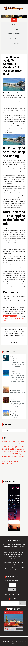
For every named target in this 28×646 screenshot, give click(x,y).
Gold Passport (15, 594)
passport (17, 318)
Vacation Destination (14, 48)
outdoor (10, 453)
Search (22, 603)
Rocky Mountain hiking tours (18, 459)
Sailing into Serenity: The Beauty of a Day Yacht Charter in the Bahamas (18, 363)
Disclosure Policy (14, 639)
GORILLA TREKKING (11, 446)
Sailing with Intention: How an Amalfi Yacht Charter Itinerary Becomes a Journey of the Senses (17, 379)
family (4, 446)
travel (23, 318)
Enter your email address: (12, 580)
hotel (4, 449)
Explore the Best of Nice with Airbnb (17, 393)
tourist (12, 461)
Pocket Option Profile (16, 456)
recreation (6, 459)
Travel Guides (14, 43)
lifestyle (15, 449)
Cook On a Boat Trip (9, 444)
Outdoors (14, 38)
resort (11, 459)
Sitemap (22, 639)
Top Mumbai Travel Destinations (17, 417)
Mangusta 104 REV (16, 451)
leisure (9, 449)
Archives (4, 428)
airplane (19, 441)
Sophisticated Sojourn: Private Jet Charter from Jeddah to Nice (17, 405)
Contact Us (6, 639)
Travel (14, 24)
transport (17, 461)
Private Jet (22, 456)
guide (11, 318)
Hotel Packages (14, 33)
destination (17, 444)
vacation (5, 320)
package (18, 453)
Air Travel (14, 29)
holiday (23, 446)
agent (13, 441)
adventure (5, 318)
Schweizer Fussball (6, 461)
